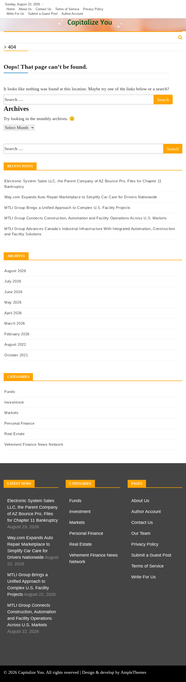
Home (11, 9)
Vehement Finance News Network (33, 444)
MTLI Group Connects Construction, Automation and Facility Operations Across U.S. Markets (85, 218)
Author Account (72, 13)
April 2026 (13, 313)
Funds (12, 38)
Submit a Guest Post (43, 13)
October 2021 (16, 355)
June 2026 (13, 292)
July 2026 (12, 281)
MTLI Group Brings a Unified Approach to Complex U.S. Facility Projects (67, 208)
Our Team (140, 533)
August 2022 (15, 344)
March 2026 (14, 323)
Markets (60, 38)
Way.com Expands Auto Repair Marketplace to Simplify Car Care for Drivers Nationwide (80, 197)
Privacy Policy (93, 9)
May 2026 (13, 302)
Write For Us (15, 13)
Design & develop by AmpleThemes (114, 672)
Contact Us (43, 9)
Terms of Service (67, 9)
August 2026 (15, 271)
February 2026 (17, 334)
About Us (25, 9)
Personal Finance (92, 38)
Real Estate (127, 38)
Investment (35, 38)
